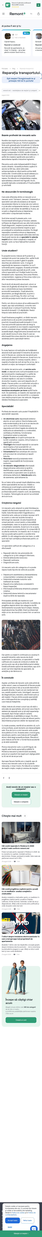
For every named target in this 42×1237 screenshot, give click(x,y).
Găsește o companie (21, 802)
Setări (10, 1227)
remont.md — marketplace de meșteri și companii (20, 90)
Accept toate (12, 1220)
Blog (13, 69)
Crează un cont (21, 1020)
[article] (21, 842)
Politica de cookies (18, 1213)
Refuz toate (27, 1220)
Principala (5, 69)
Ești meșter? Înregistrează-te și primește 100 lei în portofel (21, 79)
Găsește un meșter (21, 795)
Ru (31, 14)
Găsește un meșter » (21, 1233)
